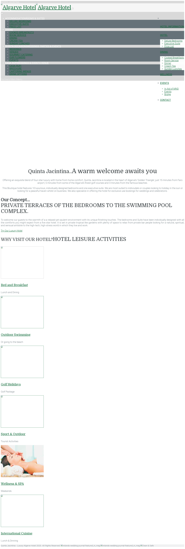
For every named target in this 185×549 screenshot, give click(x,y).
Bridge (167, 94)
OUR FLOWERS (17, 57)
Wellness (166, 74)
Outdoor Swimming (16, 334)
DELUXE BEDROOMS (20, 21)
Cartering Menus (20, 71)
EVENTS (13, 60)
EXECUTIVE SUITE (19, 24)
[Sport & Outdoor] (22, 426)
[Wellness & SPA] (22, 476)
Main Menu (16, 79)
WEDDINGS (15, 49)
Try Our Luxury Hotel (11, 230)
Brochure (15, 68)
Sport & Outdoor (13, 434)
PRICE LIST (15, 26)
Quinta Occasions (33, 46)
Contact (165, 99)
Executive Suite (172, 43)
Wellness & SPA (12, 484)
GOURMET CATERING (21, 54)
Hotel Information (172, 26)
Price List (169, 46)
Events (164, 83)
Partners (5, 79)
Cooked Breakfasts (174, 57)
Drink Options (18, 74)
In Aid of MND (171, 88)
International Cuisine (16, 533)
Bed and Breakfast (14, 285)
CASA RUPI (27, 63)
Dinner (167, 63)
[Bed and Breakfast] (22, 277)
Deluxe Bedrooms (173, 40)
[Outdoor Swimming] (22, 327)
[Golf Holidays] (22, 377)
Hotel (164, 35)
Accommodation (25, 18)
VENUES (13, 51)
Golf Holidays (11, 384)
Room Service (171, 60)
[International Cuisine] (22, 526)
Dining (164, 52)
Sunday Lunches (173, 68)
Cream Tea (170, 66)
